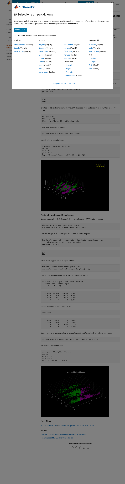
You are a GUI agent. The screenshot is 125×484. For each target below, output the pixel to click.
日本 (90, 65)
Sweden (67, 58)
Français (69, 72)
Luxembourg (43, 72)
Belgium (42, 45)
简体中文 (94, 58)
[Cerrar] (110, 7)
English (68, 69)
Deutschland (43, 51)
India (91, 48)
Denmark (42, 48)
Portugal (67, 55)
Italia (40, 69)
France (41, 62)
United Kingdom (70, 75)
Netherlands (68, 45)
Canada (17, 48)
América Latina (19, 45)
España (41, 55)
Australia (92, 45)
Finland (41, 58)
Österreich (68, 51)
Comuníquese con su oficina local (62, 83)
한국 (90, 69)
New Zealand (94, 51)
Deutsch (69, 65)
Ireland (41, 65)
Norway (67, 48)
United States (19, 51)
